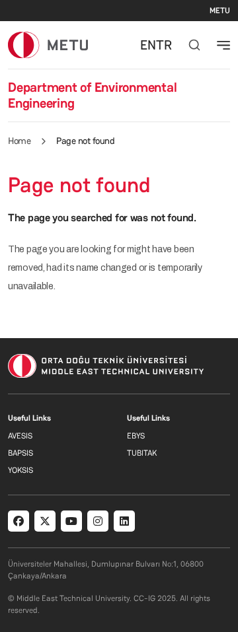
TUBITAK (142, 453)
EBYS (136, 436)
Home (19, 141)
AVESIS (20, 436)
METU (220, 10)
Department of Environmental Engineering (92, 95)
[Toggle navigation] (223, 45)
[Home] (48, 45)
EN (148, 45)
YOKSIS (20, 470)
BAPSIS (20, 453)
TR (164, 45)
